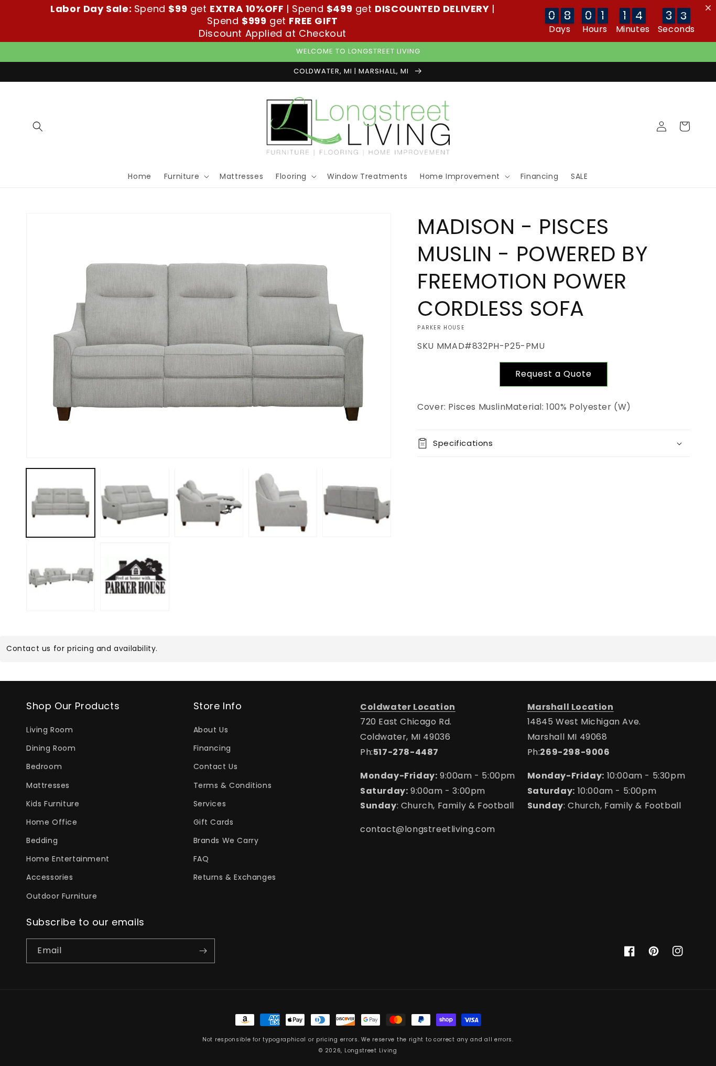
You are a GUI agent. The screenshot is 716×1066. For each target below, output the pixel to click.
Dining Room (51, 748)
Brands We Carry (226, 840)
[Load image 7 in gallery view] (134, 576)
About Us (211, 729)
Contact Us (215, 766)
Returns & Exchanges (234, 877)
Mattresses (48, 785)
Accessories (49, 877)
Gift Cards (213, 822)
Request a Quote (553, 374)
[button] (37, 126)
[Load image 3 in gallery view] (209, 502)
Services (209, 803)
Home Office (52, 822)
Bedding (42, 840)
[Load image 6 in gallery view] (60, 576)
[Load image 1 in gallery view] (60, 502)
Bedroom (44, 766)
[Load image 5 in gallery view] (356, 502)
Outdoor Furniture (61, 896)
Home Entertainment (68, 859)
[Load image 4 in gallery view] (282, 502)
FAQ (201, 859)
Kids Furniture (52, 803)
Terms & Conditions (232, 785)
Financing (212, 748)
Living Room (49, 729)
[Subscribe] (202, 951)
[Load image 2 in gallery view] (134, 502)
